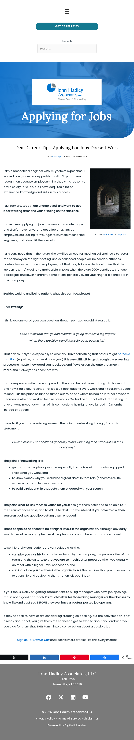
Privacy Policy (45, 719)
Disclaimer (90, 719)
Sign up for (33, 640)
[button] (48, 697)
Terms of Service (69, 719)
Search (67, 41)
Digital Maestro (75, 725)
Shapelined (108, 234)
